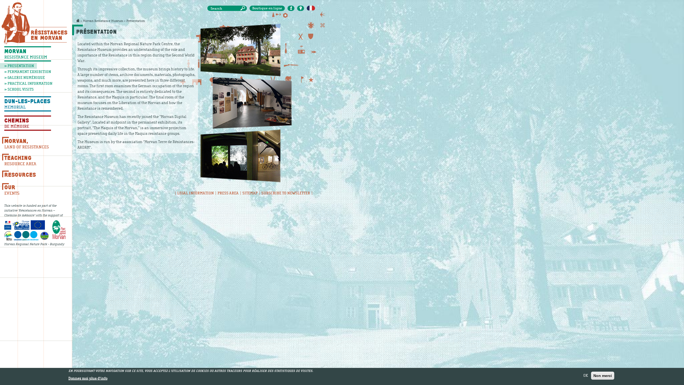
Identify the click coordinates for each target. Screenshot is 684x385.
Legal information (195, 193)
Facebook (290, 8)
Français (311, 8)
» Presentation (19, 66)
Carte (300, 8)
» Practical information (27, 84)
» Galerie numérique (24, 78)
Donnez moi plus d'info (87, 378)
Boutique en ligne (267, 8)
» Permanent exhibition (27, 72)
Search (243, 8)
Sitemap (250, 193)
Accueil (77, 20)
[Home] (16, 23)
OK (585, 376)
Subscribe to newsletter (285, 193)
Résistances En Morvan (49, 35)
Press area (228, 193)
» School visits (19, 89)
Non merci (602, 376)
